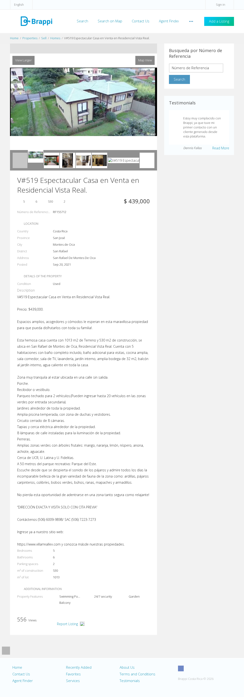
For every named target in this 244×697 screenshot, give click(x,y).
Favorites (73, 674)
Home (14, 38)
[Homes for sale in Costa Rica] (36, 21)
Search (82, 21)
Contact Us (140, 21)
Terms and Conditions (137, 674)
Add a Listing (219, 21)
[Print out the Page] (79, 48)
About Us (127, 667)
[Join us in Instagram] (190, 668)
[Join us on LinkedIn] (207, 668)
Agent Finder (169, 21)
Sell (43, 38)
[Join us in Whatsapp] (216, 668)
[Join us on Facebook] (181, 668)
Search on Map (110, 21)
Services (73, 680)
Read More (220, 148)
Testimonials (130, 680)
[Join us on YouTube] (198, 668)
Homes (55, 38)
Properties (29, 38)
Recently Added (79, 667)
